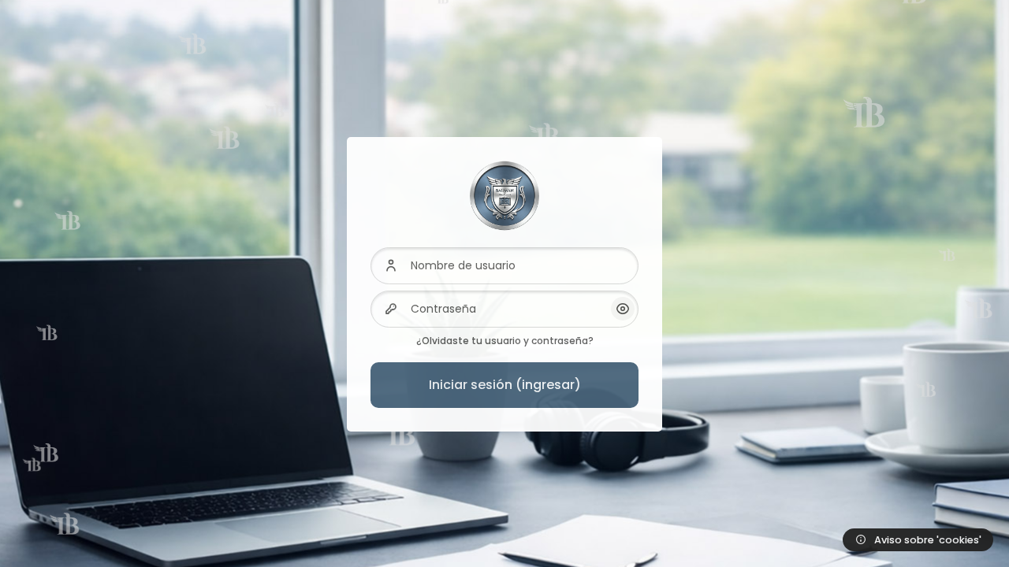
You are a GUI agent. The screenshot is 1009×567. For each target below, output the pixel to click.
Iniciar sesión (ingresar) (505, 385)
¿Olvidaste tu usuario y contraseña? (505, 340)
